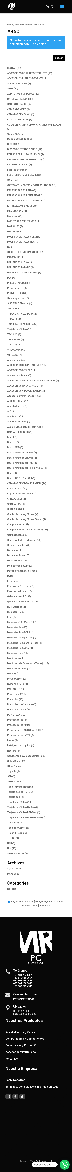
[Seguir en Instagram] (8, 1096)
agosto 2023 (14, 868)
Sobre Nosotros (15, 1080)
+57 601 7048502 (22, 975)
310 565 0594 (24, 977)
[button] (65, 1165)
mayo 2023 (13, 873)
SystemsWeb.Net (44, 1161)
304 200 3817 (24, 983)
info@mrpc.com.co (24, 998)
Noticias (11, 888)
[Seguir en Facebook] (15, 1096)
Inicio (10, 24)
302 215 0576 (24, 980)
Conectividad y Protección (21, 1045)
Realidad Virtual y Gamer (20, 1032)
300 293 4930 (24, 986)
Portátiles (11, 1058)
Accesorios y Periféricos (20, 1052)
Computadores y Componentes (24, 1038)
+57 (15, 977)
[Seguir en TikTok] (22, 1096)
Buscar (59, 58)
